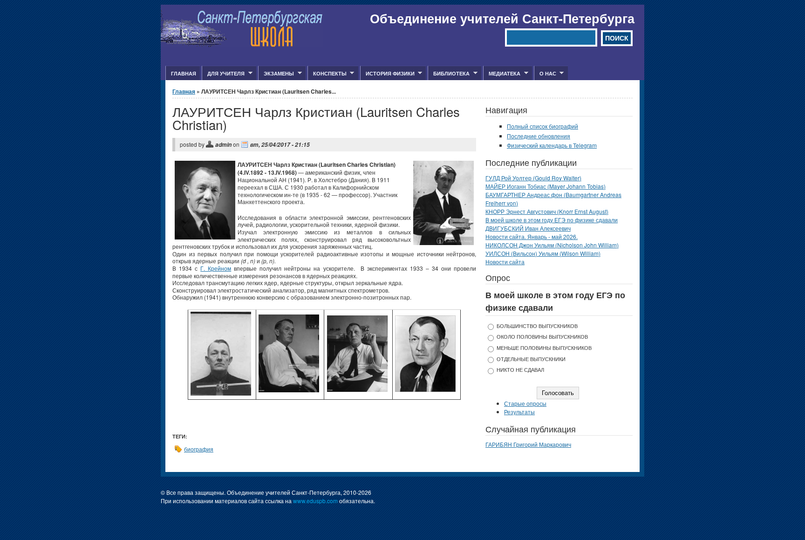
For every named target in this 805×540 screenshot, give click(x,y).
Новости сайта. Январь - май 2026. (531, 236)
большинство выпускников (537, 325)
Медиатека (501, 73)
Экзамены (276, 73)
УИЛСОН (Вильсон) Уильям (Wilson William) (542, 253)
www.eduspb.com (315, 501)
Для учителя (223, 73)
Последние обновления (538, 136)
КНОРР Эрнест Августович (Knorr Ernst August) (546, 211)
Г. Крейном (215, 268)
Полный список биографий (542, 126)
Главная (183, 73)
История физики (387, 73)
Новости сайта (505, 262)
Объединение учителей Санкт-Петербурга (502, 18)
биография (198, 449)
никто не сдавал (520, 369)
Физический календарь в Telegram (552, 145)
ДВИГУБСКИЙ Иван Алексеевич (528, 228)
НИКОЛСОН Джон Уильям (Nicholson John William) (552, 245)
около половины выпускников (542, 336)
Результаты (519, 412)
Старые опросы (525, 403)
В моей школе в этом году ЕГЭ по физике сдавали (551, 220)
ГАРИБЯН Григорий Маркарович (528, 444)
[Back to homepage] (242, 44)
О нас (545, 73)
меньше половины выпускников (544, 347)
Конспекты (327, 73)
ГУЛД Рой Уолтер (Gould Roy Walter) (533, 178)
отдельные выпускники (531, 358)
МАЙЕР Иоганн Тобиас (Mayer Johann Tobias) (545, 186)
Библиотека (449, 73)
